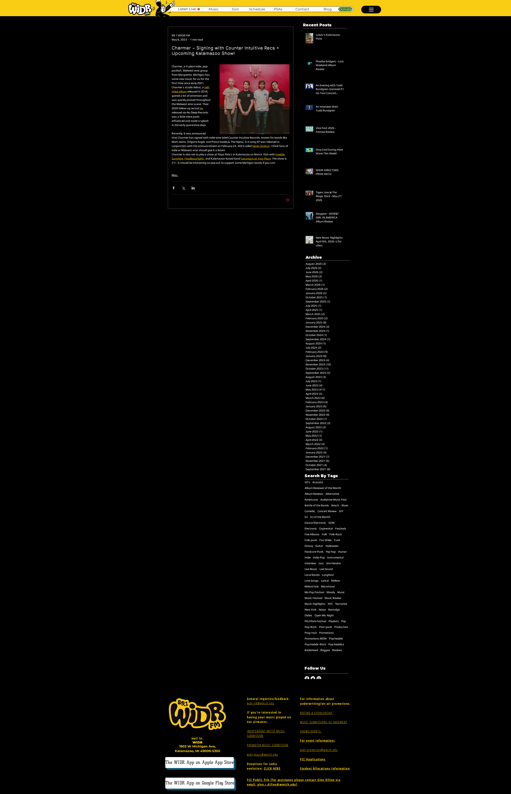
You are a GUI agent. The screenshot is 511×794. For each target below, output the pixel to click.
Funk (337, 540)
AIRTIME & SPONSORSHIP (316, 713)
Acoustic (317, 482)
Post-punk (325, 626)
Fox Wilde (325, 540)
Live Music (311, 569)
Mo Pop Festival (314, 592)
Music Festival (313, 598)
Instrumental (335, 557)
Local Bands (312, 574)
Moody (331, 592)
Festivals (340, 528)
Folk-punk (311, 540)
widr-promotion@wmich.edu (319, 750)
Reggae (325, 650)
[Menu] (371, 10)
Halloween (332, 545)
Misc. (175, 175)
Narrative (341, 603)
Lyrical (325, 580)
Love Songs (312, 580)
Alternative (332, 493)
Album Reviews (314, 493)
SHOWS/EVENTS (311, 731)
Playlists (334, 621)
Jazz (321, 563)
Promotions (326, 632)
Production (341, 626)
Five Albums (312, 534)
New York (310, 609)
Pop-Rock (311, 626)
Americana (311, 499)
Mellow (335, 580)
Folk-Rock (335, 534)
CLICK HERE (272, 768)
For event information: (317, 740)
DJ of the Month (320, 516)
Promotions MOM (316, 638)
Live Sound (326, 569)
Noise (322, 609)
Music (341, 592)
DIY (341, 511)
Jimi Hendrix (333, 563)
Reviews (337, 650)
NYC (330, 603)
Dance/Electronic (315, 522)
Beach (335, 505)
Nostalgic (334, 609)
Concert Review (327, 511)
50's (307, 482)
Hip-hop (331, 551)
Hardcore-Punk (314, 551)
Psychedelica (336, 644)
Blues (345, 505)
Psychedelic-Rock (315, 644)
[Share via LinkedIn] (193, 188)
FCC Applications (313, 759)
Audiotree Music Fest (333, 499)
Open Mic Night (324, 615)
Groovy (309, 545)
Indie (308, 557)
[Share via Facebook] (173, 188)
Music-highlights (315, 603)
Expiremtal (326, 528)
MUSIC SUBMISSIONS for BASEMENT (323, 722)
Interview (310, 563)
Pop (343, 621)
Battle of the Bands (317, 505)
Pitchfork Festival (315, 621)
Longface (328, 574)
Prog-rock (311, 632)
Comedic (310, 511)
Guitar (319, 545)
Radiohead (311, 650)
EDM (332, 522)
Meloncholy (312, 586)
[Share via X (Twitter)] (183, 188)
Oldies (308, 615)
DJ (306, 516)
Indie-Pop (319, 557)
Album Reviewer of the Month (323, 488)
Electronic (311, 528)
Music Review (333, 598)
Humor (342, 551)
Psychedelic (336, 638)
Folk (324, 534)
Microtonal (328, 586)
